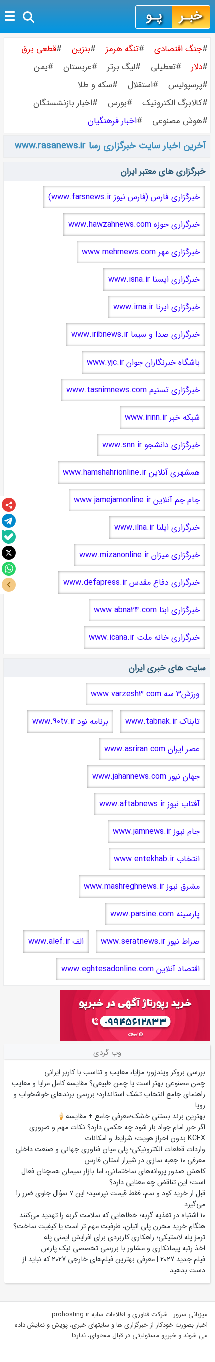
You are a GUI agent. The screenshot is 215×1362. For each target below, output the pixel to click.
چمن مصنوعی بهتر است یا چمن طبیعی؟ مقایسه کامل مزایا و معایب (109, 1083)
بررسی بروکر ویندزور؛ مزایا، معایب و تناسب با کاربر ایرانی (125, 1072)
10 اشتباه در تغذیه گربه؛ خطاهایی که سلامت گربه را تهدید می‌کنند (113, 1215)
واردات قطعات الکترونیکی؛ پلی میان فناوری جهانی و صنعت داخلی (111, 1149)
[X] (9, 553)
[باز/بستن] (9, 585)
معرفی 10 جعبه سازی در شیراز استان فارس (145, 1160)
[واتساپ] (9, 569)
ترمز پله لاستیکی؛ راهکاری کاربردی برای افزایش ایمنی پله (125, 1237)
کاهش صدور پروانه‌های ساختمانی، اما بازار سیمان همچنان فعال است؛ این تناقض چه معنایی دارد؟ (114, 1177)
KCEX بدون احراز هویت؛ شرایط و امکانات (145, 1138)
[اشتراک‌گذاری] (9, 505)
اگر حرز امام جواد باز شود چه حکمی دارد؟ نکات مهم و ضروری (118, 1127)
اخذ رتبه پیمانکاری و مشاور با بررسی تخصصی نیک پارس (123, 1248)
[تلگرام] (9, 521)
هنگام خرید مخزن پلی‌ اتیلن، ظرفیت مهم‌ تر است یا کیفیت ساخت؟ (110, 1226)
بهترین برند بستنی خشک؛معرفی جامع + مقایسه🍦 (131, 1116)
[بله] (9, 537)
